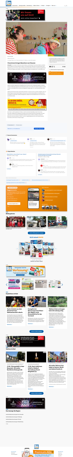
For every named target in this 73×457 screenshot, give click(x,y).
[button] (6, 285)
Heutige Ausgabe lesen (13, 203)
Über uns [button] (53, 5)
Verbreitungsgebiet (14, 454)
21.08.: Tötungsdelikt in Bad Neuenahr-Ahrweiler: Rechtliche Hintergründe (15, 368)
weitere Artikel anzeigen (36, 331)
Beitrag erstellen (22, 5)
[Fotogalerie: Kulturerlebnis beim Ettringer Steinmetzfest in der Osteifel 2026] (36, 221)
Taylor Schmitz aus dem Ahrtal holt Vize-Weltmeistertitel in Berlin (15, 310)
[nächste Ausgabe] (56, 248)
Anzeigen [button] (48, 5)
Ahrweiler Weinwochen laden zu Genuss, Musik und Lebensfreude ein (56, 367)
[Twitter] (54, 66)
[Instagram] (52, 66)
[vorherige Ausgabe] (17, 248)
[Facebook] (50, 66)
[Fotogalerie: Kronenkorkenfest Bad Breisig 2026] (57, 221)
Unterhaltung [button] (29, 5)
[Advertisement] (36, 432)
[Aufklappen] (52, 452)
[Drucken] (64, 66)
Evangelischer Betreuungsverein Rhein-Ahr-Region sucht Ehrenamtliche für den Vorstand (36, 312)
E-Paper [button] (42, 5)
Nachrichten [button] (14, 5)
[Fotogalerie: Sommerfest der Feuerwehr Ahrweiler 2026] (15, 221)
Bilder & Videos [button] (36, 5)
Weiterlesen (9, 324)
